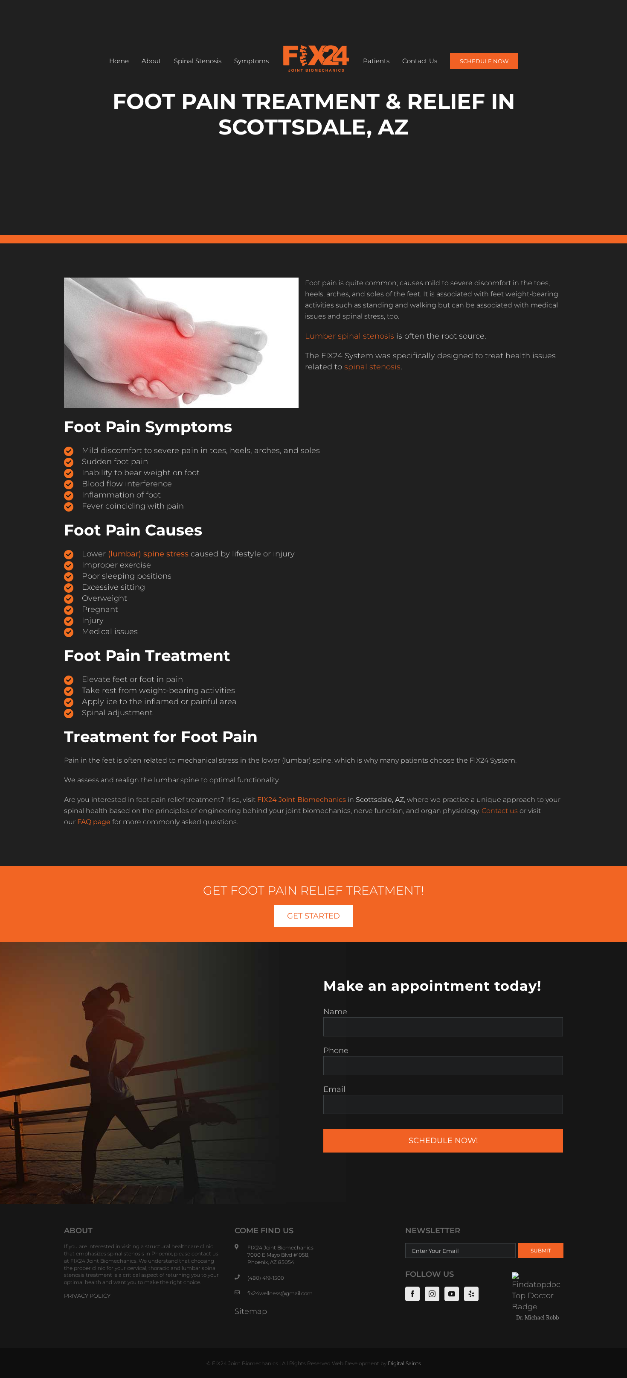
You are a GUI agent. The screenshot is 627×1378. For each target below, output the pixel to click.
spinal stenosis (372, 367)
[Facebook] (412, 1294)
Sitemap (251, 1311)
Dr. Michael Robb (537, 1317)
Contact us (500, 811)
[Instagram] (432, 1294)
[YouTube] (451, 1294)
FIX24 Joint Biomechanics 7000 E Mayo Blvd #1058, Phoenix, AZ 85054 (280, 1254)
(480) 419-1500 (265, 1278)
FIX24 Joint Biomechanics (301, 800)
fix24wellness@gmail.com (280, 1293)
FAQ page (93, 822)
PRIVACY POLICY (87, 1295)
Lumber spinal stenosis (349, 336)
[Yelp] (471, 1294)
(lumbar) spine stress (148, 554)
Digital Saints (404, 1363)
